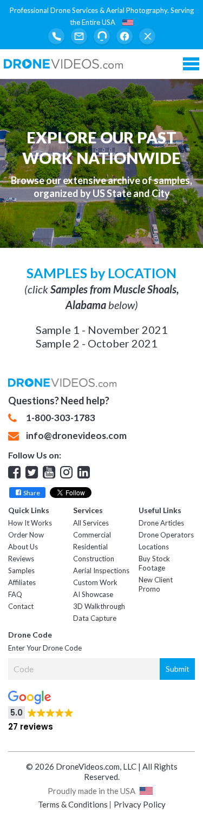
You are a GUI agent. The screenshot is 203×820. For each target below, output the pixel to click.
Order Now (26, 534)
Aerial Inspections (101, 570)
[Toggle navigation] (191, 63)
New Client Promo (156, 584)
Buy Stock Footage (154, 563)
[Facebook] (124, 36)
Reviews (21, 558)
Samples (21, 570)
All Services (91, 523)
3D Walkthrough (99, 606)
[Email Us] (79, 36)
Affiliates (22, 582)
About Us (23, 546)
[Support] (102, 36)
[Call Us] (56, 36)
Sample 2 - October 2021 (97, 343)
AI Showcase (93, 594)
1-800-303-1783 (60, 417)
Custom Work (95, 582)
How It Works (30, 523)
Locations (154, 546)
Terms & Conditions (73, 804)
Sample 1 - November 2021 (102, 329)
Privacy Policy (140, 804)
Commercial (92, 534)
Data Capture (94, 618)
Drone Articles (161, 523)
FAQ (15, 594)
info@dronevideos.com (76, 435)
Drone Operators (166, 534)
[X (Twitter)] (147, 36)
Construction (93, 558)
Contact (21, 606)
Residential (90, 546)
